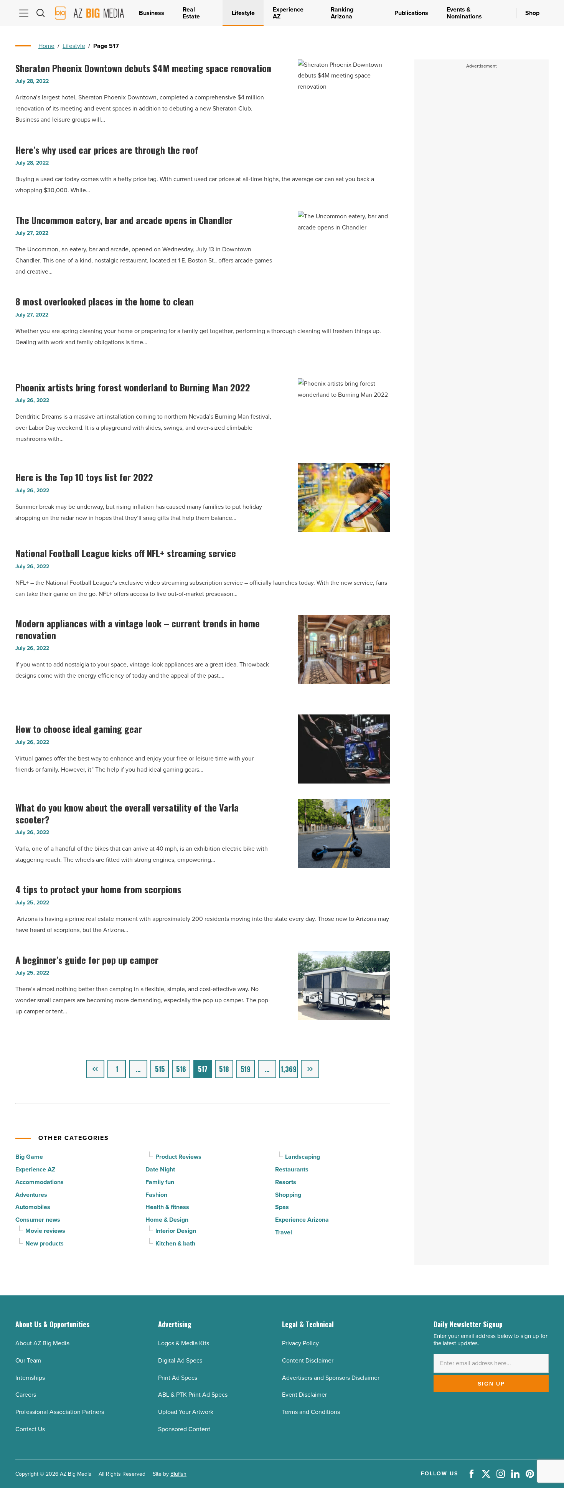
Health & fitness (167, 1207)
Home (46, 45)
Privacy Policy (300, 1343)
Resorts (285, 1182)
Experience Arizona (302, 1219)
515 (160, 1069)
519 (246, 1069)
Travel (283, 1232)
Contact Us (30, 1429)
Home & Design (166, 1219)
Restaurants (291, 1169)
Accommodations (39, 1182)
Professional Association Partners (59, 1411)
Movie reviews (45, 1230)
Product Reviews (178, 1156)
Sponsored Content (184, 1429)
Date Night (160, 1169)
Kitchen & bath (175, 1243)
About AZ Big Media (42, 1343)
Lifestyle (74, 45)
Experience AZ (35, 1169)
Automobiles (32, 1207)
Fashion (156, 1194)
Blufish (178, 1474)
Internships (30, 1377)
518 (224, 1069)
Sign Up (491, 1384)
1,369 (288, 1069)
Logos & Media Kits (183, 1343)
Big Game (29, 1156)
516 (181, 1069)
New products (44, 1243)
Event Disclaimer (304, 1394)
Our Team (28, 1360)
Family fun (159, 1182)
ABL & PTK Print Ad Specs (193, 1394)
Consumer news (37, 1219)
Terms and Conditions (311, 1411)
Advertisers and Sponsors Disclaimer (330, 1377)
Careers (25, 1394)
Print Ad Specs (177, 1377)
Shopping (288, 1194)
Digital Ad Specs (180, 1360)
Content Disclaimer (307, 1360)
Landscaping (302, 1156)
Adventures (31, 1194)
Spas (282, 1207)
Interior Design (175, 1230)
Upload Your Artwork (185, 1411)
